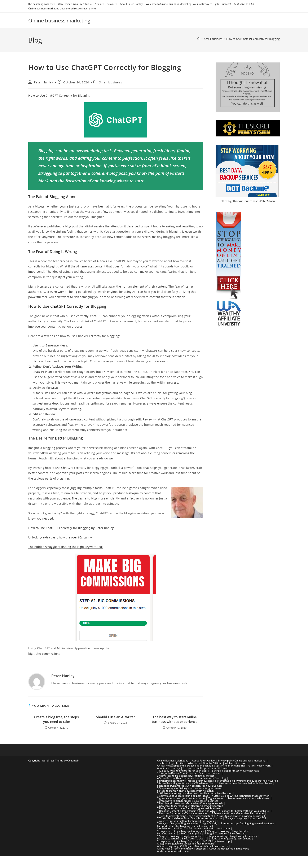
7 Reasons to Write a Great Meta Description (238, 813)
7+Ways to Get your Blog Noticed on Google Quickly (187, 823)
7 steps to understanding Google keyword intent (185, 816)
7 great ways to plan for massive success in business (238, 798)
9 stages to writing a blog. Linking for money (231, 836)
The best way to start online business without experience (174, 719)
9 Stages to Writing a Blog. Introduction (179, 836)
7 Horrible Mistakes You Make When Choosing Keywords (190, 803)
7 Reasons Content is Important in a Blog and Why (186, 811)
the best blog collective (41, 4)
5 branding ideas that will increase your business (185, 780)
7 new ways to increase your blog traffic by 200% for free (190, 806)
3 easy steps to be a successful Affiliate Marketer (185, 775)
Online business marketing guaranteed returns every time (62, 8)
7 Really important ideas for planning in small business (188, 808)
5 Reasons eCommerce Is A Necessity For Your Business (190, 785)
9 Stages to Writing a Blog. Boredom (228, 831)
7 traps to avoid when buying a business (239, 816)
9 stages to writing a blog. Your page (178, 841)
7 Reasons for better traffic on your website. (244, 811)
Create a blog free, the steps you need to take (56, 719)
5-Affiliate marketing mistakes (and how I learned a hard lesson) (194, 793)
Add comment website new (173, 851)
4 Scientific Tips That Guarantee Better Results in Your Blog (191, 778)
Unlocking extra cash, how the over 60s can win (61, 537)
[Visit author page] (36, 681)
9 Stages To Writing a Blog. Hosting (224, 833)
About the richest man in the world (229, 848)
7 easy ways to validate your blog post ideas (182, 796)
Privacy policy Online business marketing (241, 760)
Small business (110, 82)
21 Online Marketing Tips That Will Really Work (243, 765)
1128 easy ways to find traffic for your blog (182, 770)
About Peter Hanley (131, 4)
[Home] (198, 39)
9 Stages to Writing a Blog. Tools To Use (180, 838)
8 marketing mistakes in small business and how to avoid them (193, 828)
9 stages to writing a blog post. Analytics (180, 831)
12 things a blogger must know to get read (234, 770)
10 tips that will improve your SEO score (206, 768)
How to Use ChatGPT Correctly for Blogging (253, 39)
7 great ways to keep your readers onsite (181, 798)
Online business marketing (59, 20)
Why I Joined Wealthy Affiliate (75, 4)
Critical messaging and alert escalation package (185, 765)
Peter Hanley (43, 82)
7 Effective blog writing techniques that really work (241, 796)
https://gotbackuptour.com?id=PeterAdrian (248, 201)
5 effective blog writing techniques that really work (246, 780)
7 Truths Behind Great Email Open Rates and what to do (189, 818)
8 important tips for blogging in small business (247, 823)
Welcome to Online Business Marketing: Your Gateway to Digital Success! (188, 4)
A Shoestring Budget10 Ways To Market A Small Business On (192, 846)
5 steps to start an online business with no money (185, 790)
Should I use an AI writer (115, 717)
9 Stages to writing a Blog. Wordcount (229, 838)
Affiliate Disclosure (106, 4)
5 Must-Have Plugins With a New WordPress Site (185, 783)
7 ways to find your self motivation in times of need (186, 821)
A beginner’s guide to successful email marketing (185, 843)
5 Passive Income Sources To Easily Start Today (244, 783)
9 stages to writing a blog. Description (179, 833)
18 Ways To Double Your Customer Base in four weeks (188, 773)
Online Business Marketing (172, 760)
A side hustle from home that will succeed (181, 848)
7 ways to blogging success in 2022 (245, 818)
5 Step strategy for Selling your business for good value (189, 788)
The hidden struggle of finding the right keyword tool (65, 547)
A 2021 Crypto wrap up (216, 841)
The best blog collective (170, 763)
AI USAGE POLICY (244, 4)
